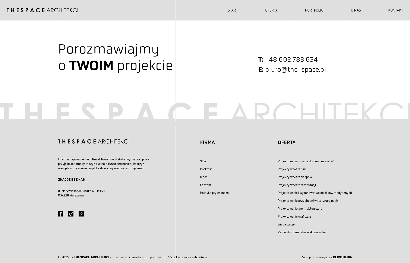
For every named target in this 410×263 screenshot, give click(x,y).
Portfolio (314, 10)
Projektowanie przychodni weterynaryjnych (308, 201)
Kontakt (395, 10)
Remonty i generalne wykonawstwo (302, 232)
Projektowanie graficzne (294, 216)
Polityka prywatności (214, 193)
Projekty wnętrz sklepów (295, 177)
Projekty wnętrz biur (292, 169)
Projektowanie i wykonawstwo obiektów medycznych (315, 193)
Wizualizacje (286, 224)
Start (233, 10)
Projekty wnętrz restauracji (297, 185)
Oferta (271, 10)
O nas (356, 10)
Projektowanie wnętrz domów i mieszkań (306, 161)
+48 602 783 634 (291, 59)
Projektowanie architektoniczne (300, 209)
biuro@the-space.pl (295, 69)
